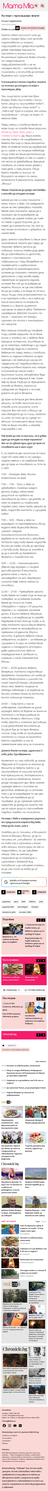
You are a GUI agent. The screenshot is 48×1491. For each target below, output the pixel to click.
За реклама (6, 1441)
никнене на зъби (8, 912)
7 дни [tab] (37, 1221)
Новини (5, 1443)
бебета (32, 901)
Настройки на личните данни (13, 1461)
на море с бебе (25, 912)
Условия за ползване (9, 1436)
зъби (41, 901)
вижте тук (39, 1459)
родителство (8, 907)
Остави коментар (36, 990)
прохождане (23, 907)
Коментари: (13, 990)
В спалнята (25, 1234)
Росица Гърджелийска (11, 21)
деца (16, 901)
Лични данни (7, 1438)
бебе (23, 901)
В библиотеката (27, 1262)
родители (6, 901)
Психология (25, 1243)
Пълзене (34, 907)
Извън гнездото (27, 1276)
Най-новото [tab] (41, 1061)
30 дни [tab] (43, 1221)
